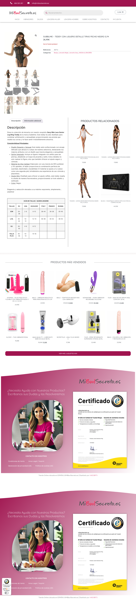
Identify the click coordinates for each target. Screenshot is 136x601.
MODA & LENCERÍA (85, 53)
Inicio (17, 19)
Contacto (105, 19)
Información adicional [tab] (32, 121)
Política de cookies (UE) (44, 466)
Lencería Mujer (53, 19)
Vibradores (28, 19)
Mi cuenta (117, 19)
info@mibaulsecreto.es (40, 3)
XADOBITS (93, 475)
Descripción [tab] (16, 121)
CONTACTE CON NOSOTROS (36, 456)
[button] (36, 35)
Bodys (56, 53)
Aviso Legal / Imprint (36, 461)
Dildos (40, 19)
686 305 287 (18, 3)
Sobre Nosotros (89, 19)
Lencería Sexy (73, 53)
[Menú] (10, 579)
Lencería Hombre (71, 19)
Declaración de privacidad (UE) (19, 466)
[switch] (7, 593)
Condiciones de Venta (16, 461)
